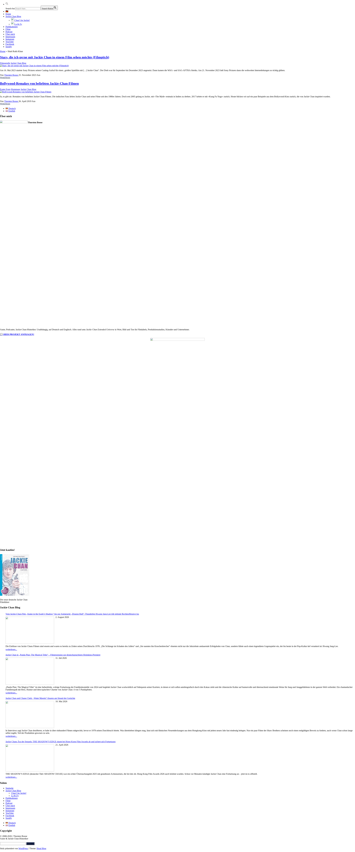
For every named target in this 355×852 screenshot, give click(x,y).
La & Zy (15, 795)
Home (8, 14)
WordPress (23, 848)
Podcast (9, 31)
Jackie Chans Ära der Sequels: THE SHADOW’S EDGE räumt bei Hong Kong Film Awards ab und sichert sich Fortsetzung (61, 741)
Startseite (9, 788)
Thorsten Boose (11, 75)
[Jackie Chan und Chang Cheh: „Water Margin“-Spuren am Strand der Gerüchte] (30, 715)
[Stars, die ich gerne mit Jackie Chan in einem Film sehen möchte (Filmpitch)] (34, 65)
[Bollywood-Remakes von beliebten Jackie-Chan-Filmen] (25, 92)
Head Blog (41, 848)
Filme (8, 29)
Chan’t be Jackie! (18, 793)
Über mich (10, 34)
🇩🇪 (7, 11)
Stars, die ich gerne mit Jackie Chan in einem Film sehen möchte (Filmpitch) (54, 57)
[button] (7, 4)
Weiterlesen (5, 77)
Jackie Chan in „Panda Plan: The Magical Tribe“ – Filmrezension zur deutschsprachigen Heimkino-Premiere (53, 655)
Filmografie (5, 63)
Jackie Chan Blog (13, 16)
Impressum (10, 36)
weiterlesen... (11, 649)
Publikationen (12, 27)
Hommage (15, 89)
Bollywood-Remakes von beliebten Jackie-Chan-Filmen (39, 83)
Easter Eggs (5, 89)
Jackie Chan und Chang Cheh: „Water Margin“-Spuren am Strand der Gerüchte (40, 698)
